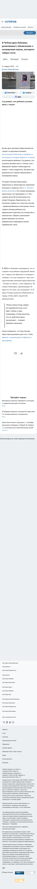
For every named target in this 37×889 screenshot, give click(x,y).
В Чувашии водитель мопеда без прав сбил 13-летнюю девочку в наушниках (18, 413)
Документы (31, 27)
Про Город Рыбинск (8, 690)
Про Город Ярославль (8, 682)
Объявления (5, 744)
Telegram (4, 729)
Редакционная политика (9, 740)
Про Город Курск (7, 687)
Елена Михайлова (10, 69)
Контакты (5, 737)
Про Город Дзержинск (8, 703)
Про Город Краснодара (9, 711)
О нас (4, 733)
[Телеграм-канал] (27, 92)
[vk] (15, 353)
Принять (30, 33)
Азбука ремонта (6, 27)
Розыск (25, 59)
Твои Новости (6, 666)
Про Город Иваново (8, 678)
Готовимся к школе (20, 27)
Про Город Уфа (6, 694)
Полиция (14, 59)
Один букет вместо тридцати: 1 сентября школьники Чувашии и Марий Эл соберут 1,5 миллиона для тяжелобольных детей (18, 426)
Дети (5, 59)
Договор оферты (7, 748)
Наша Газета (6, 675)
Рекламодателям (7, 759)
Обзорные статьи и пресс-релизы (12, 751)
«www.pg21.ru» (16, 769)
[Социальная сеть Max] (18, 96)
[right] (35, 27)
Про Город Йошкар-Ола (9, 670)
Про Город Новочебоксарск (10, 663)
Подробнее (14, 824)
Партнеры (5, 762)
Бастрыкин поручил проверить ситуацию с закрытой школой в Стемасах (18, 403)
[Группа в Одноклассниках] (7, 722)
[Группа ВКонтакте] (10, 92)
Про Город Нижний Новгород (10, 699)
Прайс (4, 755)
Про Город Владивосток (9, 706)
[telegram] (22, 353)
